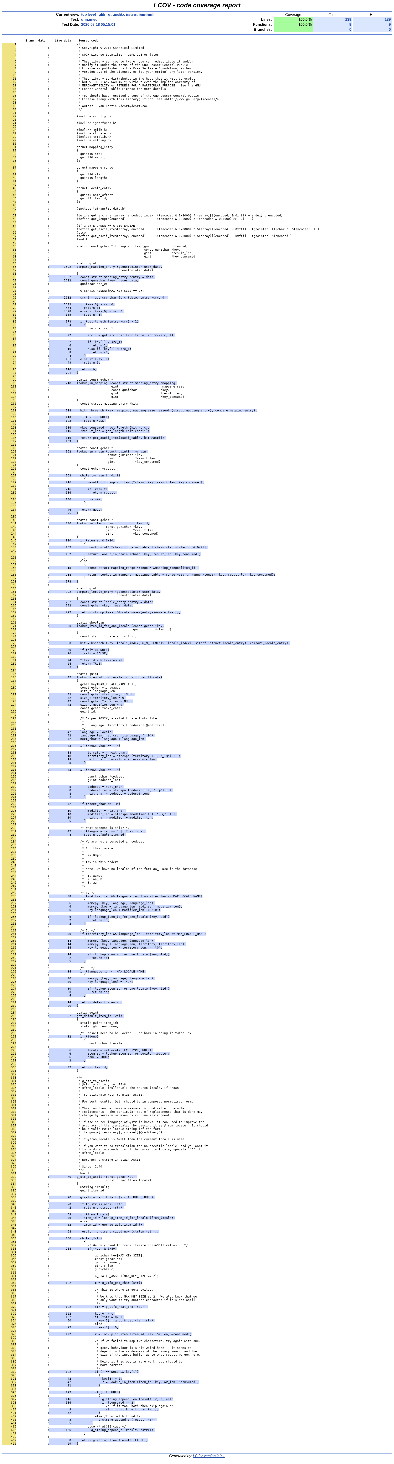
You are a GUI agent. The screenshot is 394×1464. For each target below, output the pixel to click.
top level (88, 14)
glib (102, 14)
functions (146, 14)
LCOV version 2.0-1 (209, 1456)
